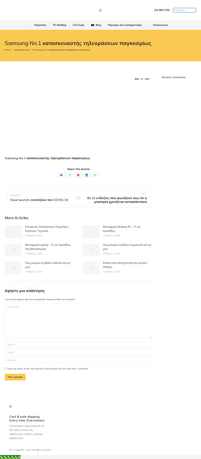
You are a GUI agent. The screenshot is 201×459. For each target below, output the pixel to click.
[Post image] (13, 231)
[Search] (194, 10)
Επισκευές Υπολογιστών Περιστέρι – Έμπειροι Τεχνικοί (47, 229)
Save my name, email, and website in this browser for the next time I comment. (48, 368)
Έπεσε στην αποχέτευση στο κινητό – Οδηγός (126, 265)
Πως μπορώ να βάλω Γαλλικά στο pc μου (48, 265)
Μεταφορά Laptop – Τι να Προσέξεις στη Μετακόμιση (48, 247)
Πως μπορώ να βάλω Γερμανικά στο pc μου (127, 247)
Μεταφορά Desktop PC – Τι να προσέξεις (121, 229)
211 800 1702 (162, 10)
